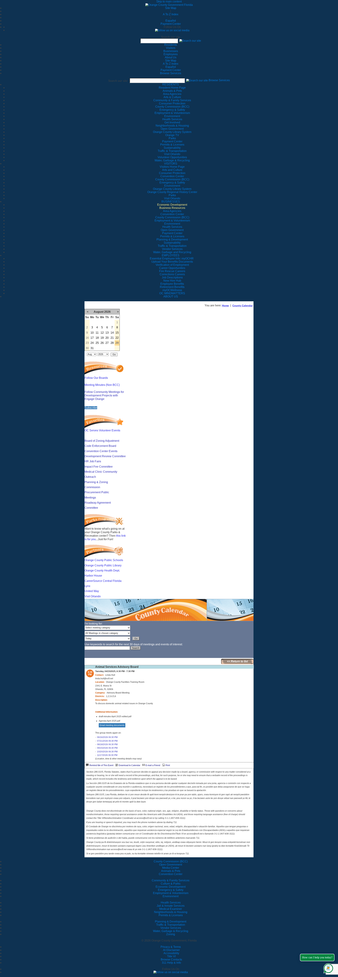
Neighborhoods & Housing (170, 912)
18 (97, 337)
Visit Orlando (92, 596)
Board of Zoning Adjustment (101, 440)
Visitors (170, 47)
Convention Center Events (100, 451)
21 (112, 337)
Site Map (170, 8)
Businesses (170, 51)
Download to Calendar (129, 765)
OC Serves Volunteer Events (102, 430)
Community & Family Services (172, 100)
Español (170, 20)
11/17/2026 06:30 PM (107, 755)
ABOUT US (170, 296)
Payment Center (171, 23)
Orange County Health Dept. (102, 570)
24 (92, 342)
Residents (170, 44)
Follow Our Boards (96, 377)
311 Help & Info (171, 962)
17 (92, 337)
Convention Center (170, 874)
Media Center (170, 867)
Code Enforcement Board (100, 445)
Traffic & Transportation (170, 924)
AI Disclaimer (171, 950)
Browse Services (170, 73)
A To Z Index (170, 14)
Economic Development (171, 886)
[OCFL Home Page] (169, 4)
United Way (91, 591)
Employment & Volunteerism (170, 893)
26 (102, 342)
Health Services (171, 902)
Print (167, 765)
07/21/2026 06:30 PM (107, 741)
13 (107, 332)
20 (107, 337)
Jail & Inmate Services (170, 905)
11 (97, 332)
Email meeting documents (112, 725)
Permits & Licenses (171, 915)
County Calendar (242, 305)
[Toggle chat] (327, 967)
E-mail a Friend (153, 765)
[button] (190, 40)
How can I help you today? (317, 957)
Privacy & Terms (171, 946)
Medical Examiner (170, 908)
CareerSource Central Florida (102, 580)
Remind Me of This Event (101, 765)
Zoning (170, 934)
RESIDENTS (170, 84)
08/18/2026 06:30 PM (107, 744)
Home (225, 305)
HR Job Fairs (92, 461)
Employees (171, 54)
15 (117, 332)
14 (112, 332)
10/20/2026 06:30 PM (107, 751)
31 (92, 348)
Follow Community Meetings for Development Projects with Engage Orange (104, 395)
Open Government (170, 864)
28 (112, 342)
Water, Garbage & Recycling (170, 931)
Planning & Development (170, 921)
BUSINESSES (170, 201)
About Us (170, 57)
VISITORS (170, 163)
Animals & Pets (170, 870)
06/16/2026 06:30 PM (107, 737)
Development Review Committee (105, 456)
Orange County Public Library (102, 565)
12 (102, 332)
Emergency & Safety (170, 889)
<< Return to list (237, 661)
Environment (171, 896)
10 (92, 332)
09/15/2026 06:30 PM (107, 748)
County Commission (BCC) (171, 861)
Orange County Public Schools (103, 560)
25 (97, 342)
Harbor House (93, 575)
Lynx (87, 585)
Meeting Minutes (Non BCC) (102, 384)
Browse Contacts (171, 959)
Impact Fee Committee (98, 466)
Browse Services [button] (219, 80)
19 (102, 337)
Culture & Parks (170, 883)
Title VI (171, 956)
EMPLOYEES (170, 255)
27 (107, 342)
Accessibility (171, 953)
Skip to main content (169, 1)
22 (117, 337)
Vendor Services (170, 927)
